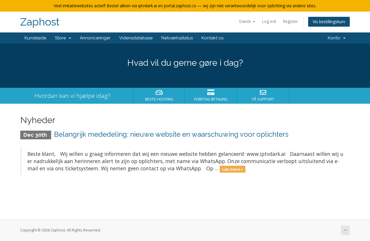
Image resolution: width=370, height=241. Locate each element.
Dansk (245, 21)
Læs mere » (232, 168)
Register (290, 21)
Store (61, 38)
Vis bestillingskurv (329, 21)
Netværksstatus (177, 38)
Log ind (269, 21)
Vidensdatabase (136, 38)
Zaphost (40, 22)
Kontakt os (212, 38)
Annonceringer (95, 38)
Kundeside (35, 38)
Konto (335, 38)
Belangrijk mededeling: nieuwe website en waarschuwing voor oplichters (171, 134)
